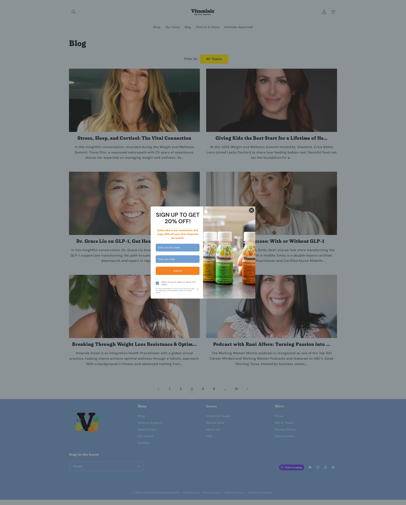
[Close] (251, 210)
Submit (178, 270)
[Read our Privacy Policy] (198, 289)
